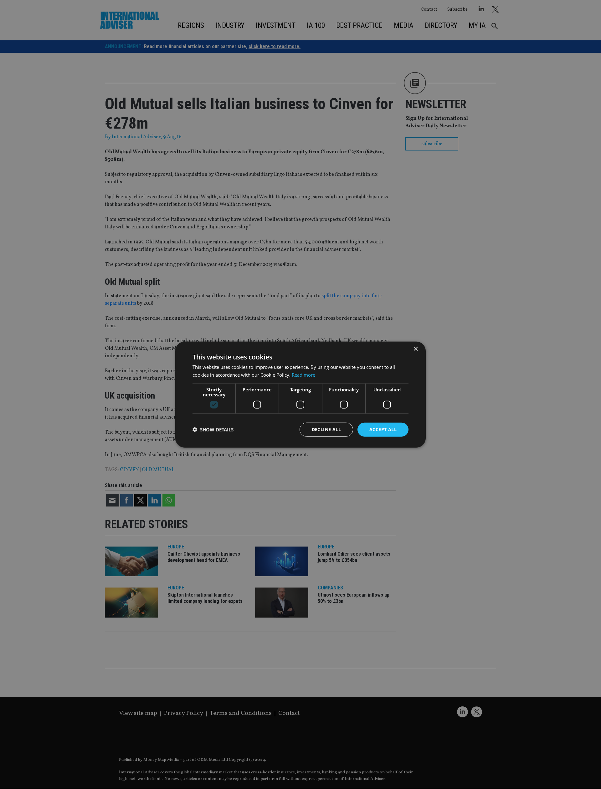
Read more (303, 375)
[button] (213, 429)
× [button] (415, 349)
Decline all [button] (326, 429)
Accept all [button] (383, 429)
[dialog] (300, 394)
